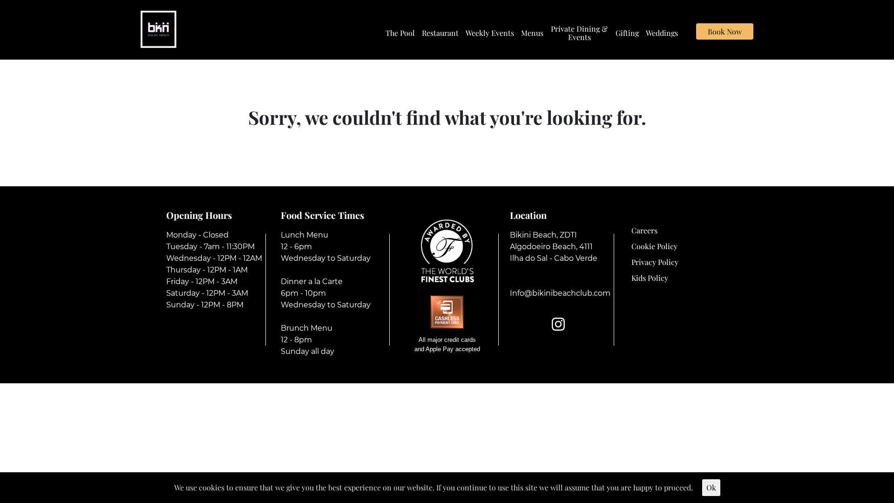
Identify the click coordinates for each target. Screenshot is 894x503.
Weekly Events (490, 33)
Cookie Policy (654, 246)
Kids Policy (649, 278)
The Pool (400, 33)
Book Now (725, 31)
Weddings (662, 33)
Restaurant (440, 33)
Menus (532, 33)
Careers (644, 230)
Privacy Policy (654, 262)
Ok (711, 487)
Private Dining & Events (579, 33)
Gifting (627, 33)
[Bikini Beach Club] (158, 28)
